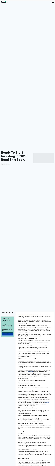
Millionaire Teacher (22, 315)
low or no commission (31, 395)
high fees (47, 402)
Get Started (7, 333)
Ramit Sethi (30, 371)
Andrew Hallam (31, 315)
